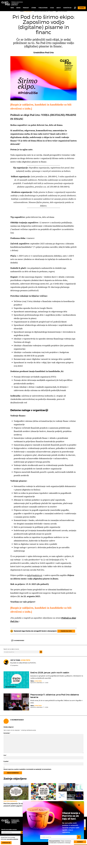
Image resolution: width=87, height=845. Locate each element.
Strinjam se (6, 842)
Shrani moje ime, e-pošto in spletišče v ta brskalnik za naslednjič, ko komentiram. (27, 769)
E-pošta (6, 761)
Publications (43, 7)
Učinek (33, 7)
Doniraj (80, 842)
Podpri (81, 8)
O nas (52, 7)
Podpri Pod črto (66, 631)
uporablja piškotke (12, 839)
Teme (12, 7)
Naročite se (67, 7)
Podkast (26, 7)
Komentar (7, 733)
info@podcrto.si (34, 575)
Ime (5, 755)
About (58, 7)
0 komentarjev (19, 640)
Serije (18, 7)
